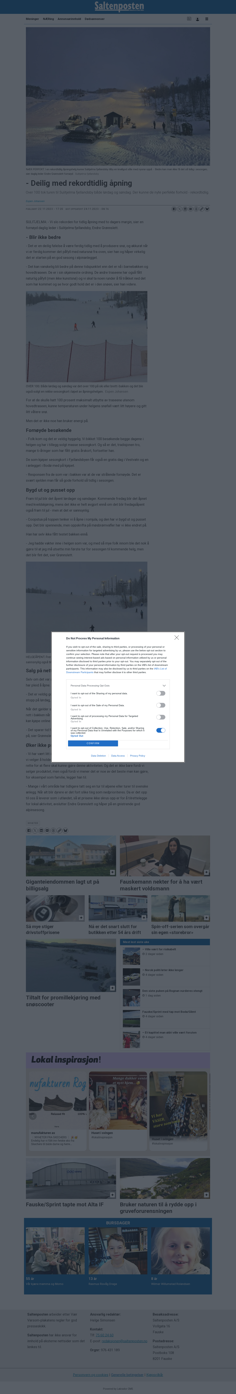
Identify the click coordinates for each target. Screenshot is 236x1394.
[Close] (177, 638)
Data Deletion (98, 755)
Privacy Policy (137, 755)
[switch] (160, 693)
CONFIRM (93, 743)
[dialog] (118, 697)
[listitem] (118, 685)
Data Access (118, 755)
